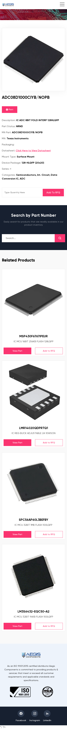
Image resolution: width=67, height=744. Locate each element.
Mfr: (4, 138)
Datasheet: (8, 150)
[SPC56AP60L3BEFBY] (33, 484)
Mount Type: (9, 156)
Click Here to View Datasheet (33, 150)
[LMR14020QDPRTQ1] (33, 392)
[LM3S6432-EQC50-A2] (33, 576)
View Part (17, 351)
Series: (5, 168)
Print (10, 109)
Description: (9, 120)
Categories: (9, 174)
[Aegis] (8, 4)
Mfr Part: (6, 132)
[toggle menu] (60, 5)
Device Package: (11, 162)
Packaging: (8, 144)
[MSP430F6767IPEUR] (33, 300)
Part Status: (8, 126)
